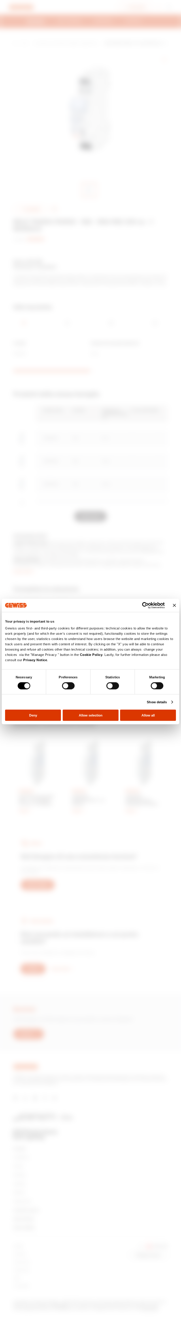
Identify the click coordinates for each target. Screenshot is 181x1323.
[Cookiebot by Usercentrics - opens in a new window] (145, 605)
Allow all (148, 715)
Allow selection (90, 715)
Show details (157, 702)
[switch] (68, 685)
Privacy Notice (35, 660)
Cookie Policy (91, 655)
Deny (33, 715)
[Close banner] (174, 605)
